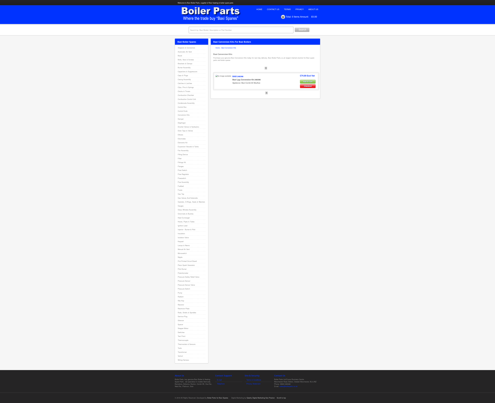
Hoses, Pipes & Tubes (186, 221)
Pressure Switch (184, 289)
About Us (313, 9)
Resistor (181, 304)
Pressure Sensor (184, 281)
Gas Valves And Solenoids (188, 198)
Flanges (181, 166)
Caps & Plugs (183, 75)
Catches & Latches (185, 83)
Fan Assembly (183, 150)
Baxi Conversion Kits (228, 48)
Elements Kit (182, 142)
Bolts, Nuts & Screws (186, 59)
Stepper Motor (183, 328)
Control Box (182, 107)
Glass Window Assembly (187, 209)
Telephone (221, 383)
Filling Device (183, 154)
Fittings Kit (182, 162)
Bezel (180, 55)
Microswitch (182, 253)
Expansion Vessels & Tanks (188, 146)
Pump (180, 293)
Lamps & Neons (184, 245)
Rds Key (181, 300)
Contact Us (273, 9)
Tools (180, 348)
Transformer (182, 352)
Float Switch (182, 170)
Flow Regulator (183, 174)
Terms (287, 9)
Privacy (299, 9)
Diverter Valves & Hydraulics (188, 127)
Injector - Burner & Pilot (186, 229)
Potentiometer (183, 273)
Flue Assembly (183, 182)
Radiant (180, 296)
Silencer (181, 320)
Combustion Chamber (186, 95)
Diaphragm (182, 123)
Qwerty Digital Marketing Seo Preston (261, 398)
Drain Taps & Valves (185, 130)
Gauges (181, 206)
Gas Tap (181, 194)
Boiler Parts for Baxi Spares (217, 398)
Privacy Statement (253, 383)
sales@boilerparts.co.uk (288, 386)
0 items (295, 16)
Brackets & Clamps (185, 63)
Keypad (180, 241)
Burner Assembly (184, 67)
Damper (181, 119)
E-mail (219, 380)
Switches (181, 332)
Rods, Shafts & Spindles (187, 312)
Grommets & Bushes (185, 213)
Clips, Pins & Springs (186, 87)
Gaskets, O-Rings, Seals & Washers (191, 202)
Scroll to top (281, 398)
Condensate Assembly (186, 103)
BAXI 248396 (237, 76)
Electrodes (182, 138)
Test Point (181, 336)
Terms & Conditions (253, 380)
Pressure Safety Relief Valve (188, 277)
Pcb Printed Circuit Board (187, 261)
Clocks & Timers (184, 91)
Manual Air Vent (184, 249)
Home (259, 9)
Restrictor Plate (183, 308)
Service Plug (182, 316)
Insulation (181, 233)
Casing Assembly (184, 79)
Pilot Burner (182, 269)
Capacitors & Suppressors (187, 71)
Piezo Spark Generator (186, 265)
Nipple (180, 257)
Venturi (180, 356)
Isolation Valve (183, 237)
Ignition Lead (182, 225)
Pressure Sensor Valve (186, 285)
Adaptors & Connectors (186, 48)
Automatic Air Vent (185, 52)
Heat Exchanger (184, 217)
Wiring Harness (183, 360)
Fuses (180, 190)
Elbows (180, 134)
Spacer (180, 324)
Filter (180, 158)
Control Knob (182, 111)
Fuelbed (181, 186)
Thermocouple (183, 340)
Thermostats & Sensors (187, 344)
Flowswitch (182, 178)
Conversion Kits (184, 115)
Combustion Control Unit (187, 99)
